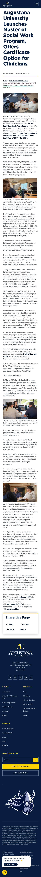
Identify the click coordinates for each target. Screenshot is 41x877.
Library (25, 715)
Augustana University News (18, 81)
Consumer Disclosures (26, 855)
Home (5, 81)
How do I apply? (9, 864)
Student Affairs (7, 707)
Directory (26, 696)
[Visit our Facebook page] (10, 678)
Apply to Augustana (20, 766)
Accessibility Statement (26, 852)
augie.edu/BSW (13, 609)
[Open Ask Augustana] (4, 872)
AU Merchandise (29, 700)
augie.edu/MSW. (25, 597)
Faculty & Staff (7, 733)
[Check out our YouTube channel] (31, 678)
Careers (5, 745)
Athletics (5, 711)
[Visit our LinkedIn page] (26, 678)
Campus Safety (28, 704)
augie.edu (13, 753)
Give (3, 741)
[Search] (35, 760)
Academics (6, 692)
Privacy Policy (24, 868)
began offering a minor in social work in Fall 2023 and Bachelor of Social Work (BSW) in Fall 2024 (20, 135)
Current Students (8, 729)
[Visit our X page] (21, 678)
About (4, 715)
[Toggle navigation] (37, 4)
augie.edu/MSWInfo (15, 604)
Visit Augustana (20, 773)
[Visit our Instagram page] (15, 678)
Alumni (4, 737)
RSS (21, 872)
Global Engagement (8, 703)
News (25, 692)
